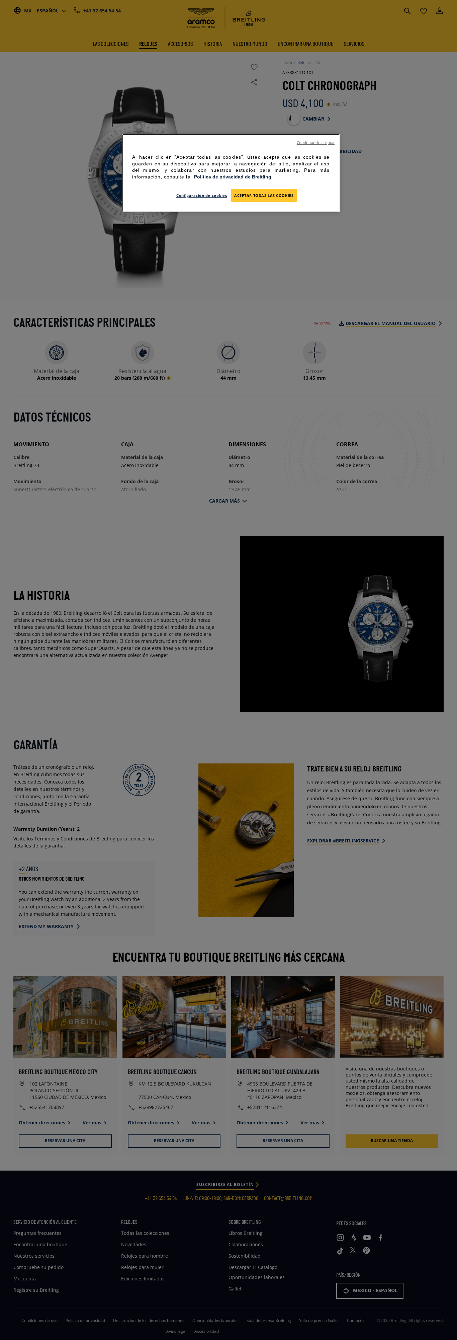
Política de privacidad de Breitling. (233, 176)
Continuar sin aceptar (316, 142)
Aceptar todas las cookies (263, 195)
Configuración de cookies (201, 195)
